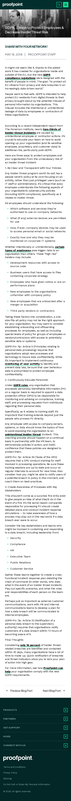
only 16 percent (30, 645)
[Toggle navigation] (65, 4)
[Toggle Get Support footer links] (66, 727)
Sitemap (7, 778)
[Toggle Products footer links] (66, 710)
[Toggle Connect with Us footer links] (66, 745)
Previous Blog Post (21, 690)
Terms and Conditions (14, 767)
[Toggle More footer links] (66, 736)
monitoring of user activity (22, 363)
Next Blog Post (52, 690)
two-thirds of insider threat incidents (33, 131)
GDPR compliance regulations (27, 76)
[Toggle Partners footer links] (66, 719)
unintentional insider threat (23, 434)
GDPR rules (20, 385)
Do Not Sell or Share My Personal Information (26, 784)
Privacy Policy (10, 772)
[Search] (59, 4)
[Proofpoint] (13, 4)
